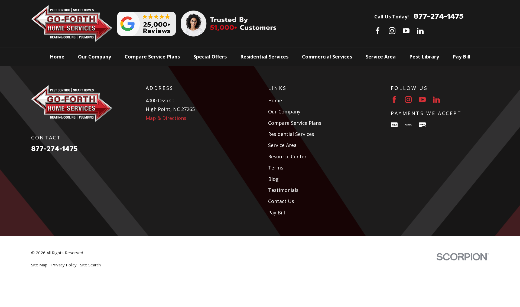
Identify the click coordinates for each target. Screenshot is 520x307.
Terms (275, 167)
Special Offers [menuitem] (210, 56)
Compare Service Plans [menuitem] (152, 56)
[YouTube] (406, 30)
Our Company (284, 111)
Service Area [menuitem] (381, 56)
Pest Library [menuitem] (424, 56)
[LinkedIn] (420, 30)
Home (275, 100)
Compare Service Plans (294, 123)
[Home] (71, 23)
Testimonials (283, 190)
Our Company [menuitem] (94, 56)
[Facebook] (377, 30)
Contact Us (281, 201)
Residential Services (291, 134)
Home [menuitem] (57, 56)
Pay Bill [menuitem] (461, 56)
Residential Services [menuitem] (264, 56)
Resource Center (287, 156)
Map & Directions (166, 118)
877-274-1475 (439, 16)
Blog (273, 179)
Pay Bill (276, 212)
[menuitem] (39, 265)
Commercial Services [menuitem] (327, 56)
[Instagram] (392, 30)
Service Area (282, 145)
